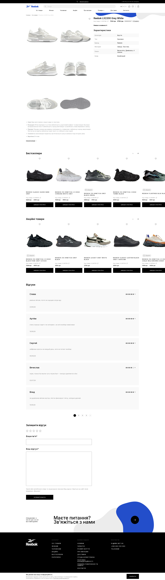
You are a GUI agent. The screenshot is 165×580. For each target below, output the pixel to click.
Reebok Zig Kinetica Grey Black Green (95, 194)
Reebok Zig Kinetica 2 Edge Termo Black (124, 193)
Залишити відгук (40, 497)
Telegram (115, 549)
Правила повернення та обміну (87, 564)
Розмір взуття (83, 549)
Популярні (56, 557)
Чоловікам (63, 10)
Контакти (126, 10)
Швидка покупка (40, 204)
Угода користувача (86, 557)
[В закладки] (89, 19)
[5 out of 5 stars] (40, 431)
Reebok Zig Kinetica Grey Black (66, 258)
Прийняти (132, 576)
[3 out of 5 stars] (34, 431)
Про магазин (87, 10)
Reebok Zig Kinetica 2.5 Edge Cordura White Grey (67, 193)
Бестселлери (57, 554)
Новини (80, 543)
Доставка (114, 10)
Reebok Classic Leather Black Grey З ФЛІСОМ (126, 258)
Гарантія (81, 546)
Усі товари (39, 10)
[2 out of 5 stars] (30, 431)
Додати (89, 190)
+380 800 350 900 (118, 546)
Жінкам (51, 10)
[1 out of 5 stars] (27, 431)
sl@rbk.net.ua (117, 543)
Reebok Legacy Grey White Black (95, 258)
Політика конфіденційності (85, 560)
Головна (28, 15)
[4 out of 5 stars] (37, 431)
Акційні (75, 10)
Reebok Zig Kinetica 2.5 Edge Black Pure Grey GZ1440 (38, 260)
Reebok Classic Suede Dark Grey (37, 193)
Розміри (100, 10)
